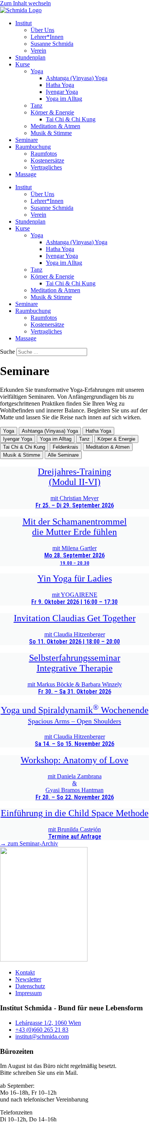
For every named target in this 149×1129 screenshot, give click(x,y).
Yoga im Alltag (64, 98)
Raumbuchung (33, 146)
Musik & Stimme (51, 133)
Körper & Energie (52, 112)
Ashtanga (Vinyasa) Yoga (76, 78)
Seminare (26, 140)
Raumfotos (44, 153)
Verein (38, 50)
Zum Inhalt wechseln (25, 3)
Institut (23, 23)
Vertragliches (46, 167)
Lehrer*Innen (47, 37)
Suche (7, 351)
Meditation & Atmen (55, 126)
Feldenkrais (65, 447)
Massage (25, 174)
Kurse (22, 64)
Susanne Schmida (52, 43)
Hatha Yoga (60, 85)
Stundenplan (30, 57)
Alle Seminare (63, 455)
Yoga (37, 71)
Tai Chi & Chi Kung (71, 119)
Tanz (36, 105)
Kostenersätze (47, 160)
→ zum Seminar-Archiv (29, 843)
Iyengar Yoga (62, 92)
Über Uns (42, 30)
